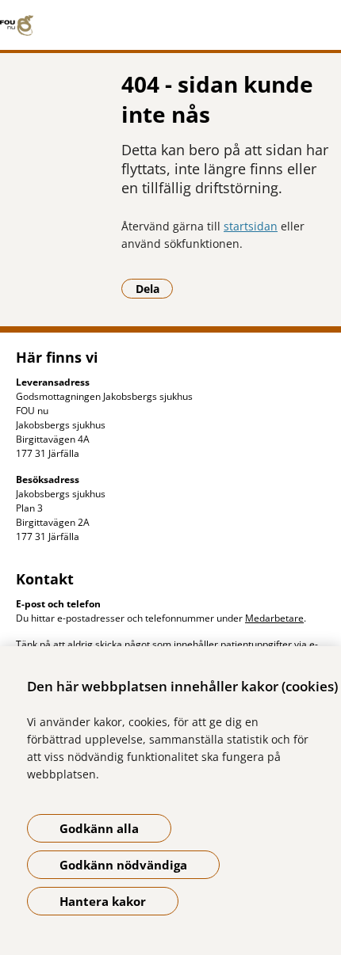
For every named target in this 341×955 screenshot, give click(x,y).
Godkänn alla (99, 828)
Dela (154, 288)
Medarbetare (274, 618)
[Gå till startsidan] (170, 25)
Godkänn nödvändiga (123, 865)
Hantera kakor (102, 901)
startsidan (251, 226)
